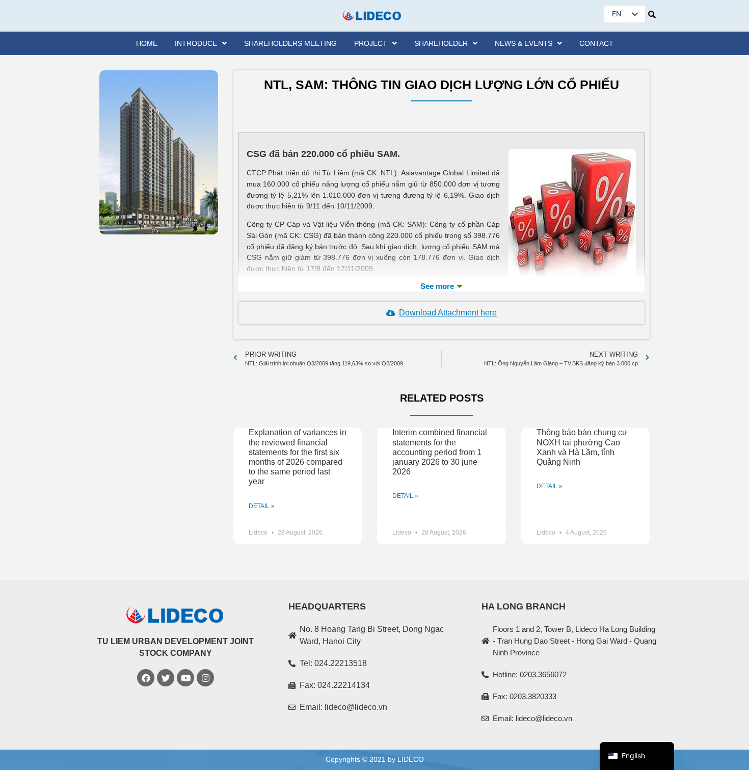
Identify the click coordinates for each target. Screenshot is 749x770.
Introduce (196, 43)
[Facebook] (145, 677)
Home (146, 43)
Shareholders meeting (290, 43)
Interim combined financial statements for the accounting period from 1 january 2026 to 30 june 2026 (439, 452)
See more (441, 286)
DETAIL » (262, 506)
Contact (596, 43)
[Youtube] (185, 677)
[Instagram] (205, 677)
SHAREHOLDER (441, 43)
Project (370, 43)
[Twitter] (165, 677)
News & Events (523, 43)
